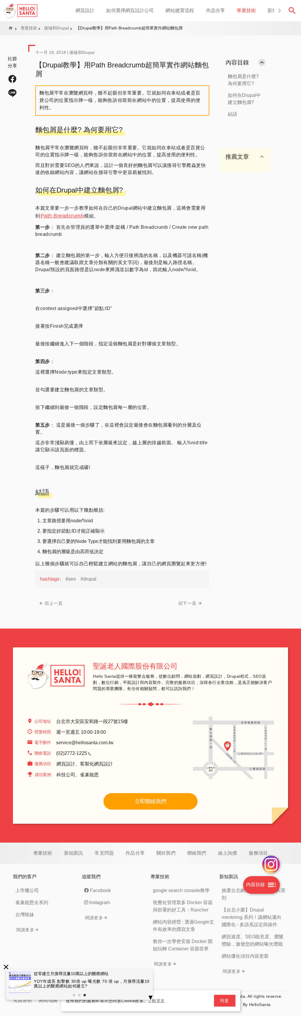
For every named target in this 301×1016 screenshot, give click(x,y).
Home (11, 28)
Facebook (100, 890)
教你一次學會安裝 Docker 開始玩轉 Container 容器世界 (183, 945)
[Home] (20, 10)
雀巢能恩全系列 (31, 902)
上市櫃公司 (27, 890)
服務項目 (258, 853)
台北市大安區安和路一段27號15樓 (92, 721)
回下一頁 (187, 603)
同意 (224, 1000)
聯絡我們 (196, 853)
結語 (232, 114)
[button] (279, 10)
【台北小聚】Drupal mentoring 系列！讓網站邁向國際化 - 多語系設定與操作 (251, 917)
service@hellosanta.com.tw (84, 742)
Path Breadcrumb (62, 216)
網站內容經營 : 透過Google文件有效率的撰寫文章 (183, 925)
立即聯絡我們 (150, 801)
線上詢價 (227, 853)
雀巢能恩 (89, 774)
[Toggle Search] (292, 10)
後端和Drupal (56, 28)
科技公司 (65, 774)
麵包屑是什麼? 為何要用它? (243, 80)
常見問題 (104, 853)
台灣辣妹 (24, 914)
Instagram (99, 902)
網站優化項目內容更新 (245, 956)
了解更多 (156, 1000)
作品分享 (215, 10)
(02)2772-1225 (71, 753)
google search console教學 (181, 890)
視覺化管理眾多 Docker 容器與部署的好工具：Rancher (183, 906)
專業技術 (246, 10)
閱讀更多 (25, 929)
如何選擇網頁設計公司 (130, 10)
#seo (71, 578)
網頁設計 (85, 10)
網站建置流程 (179, 10)
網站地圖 (48, 1000)
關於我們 (165, 853)
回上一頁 (54, 603)
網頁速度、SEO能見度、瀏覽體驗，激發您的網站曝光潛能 (252, 940)
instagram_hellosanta (271, 864)
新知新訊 (73, 853)
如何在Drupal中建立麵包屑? (244, 99)
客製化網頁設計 (96, 763)
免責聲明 (22, 1000)
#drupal (88, 578)
